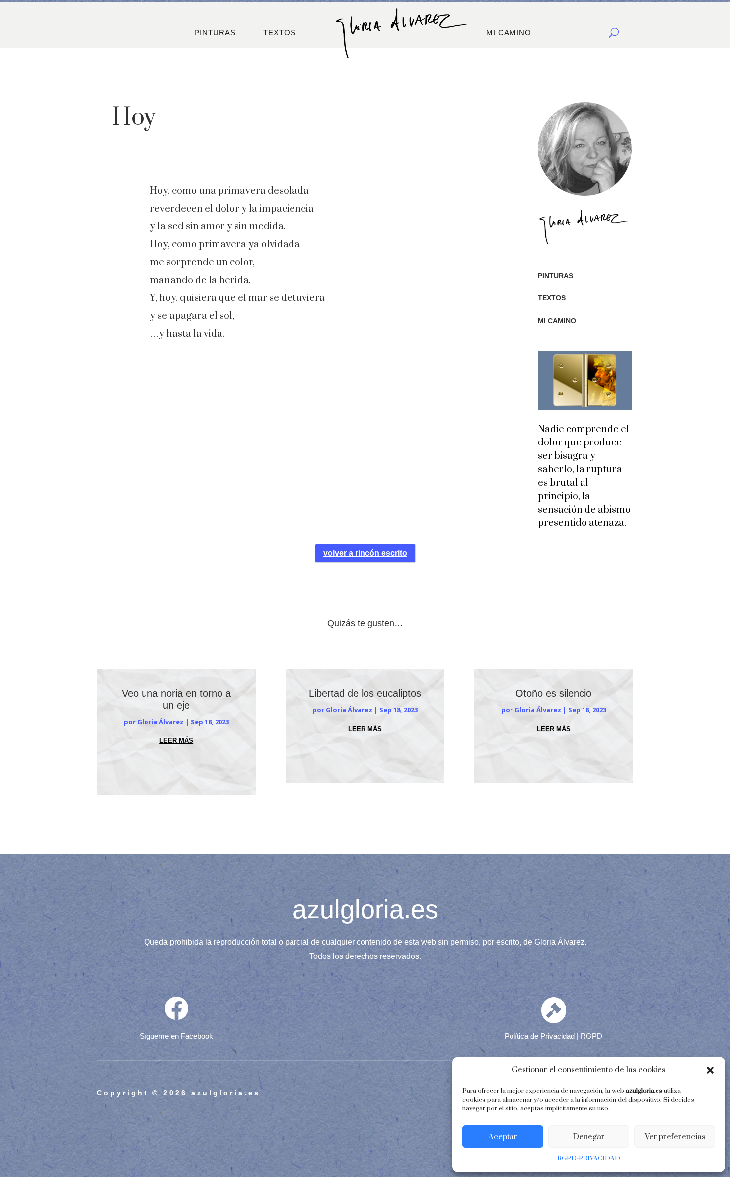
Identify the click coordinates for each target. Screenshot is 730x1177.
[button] (710, 1070)
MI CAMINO (508, 32)
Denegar (589, 1137)
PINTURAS (215, 32)
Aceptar (502, 1137)
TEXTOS (279, 32)
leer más (176, 740)
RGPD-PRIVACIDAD (588, 1158)
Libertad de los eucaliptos (365, 693)
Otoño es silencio (553, 693)
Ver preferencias (675, 1137)
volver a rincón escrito (365, 553)
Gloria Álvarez (160, 721)
